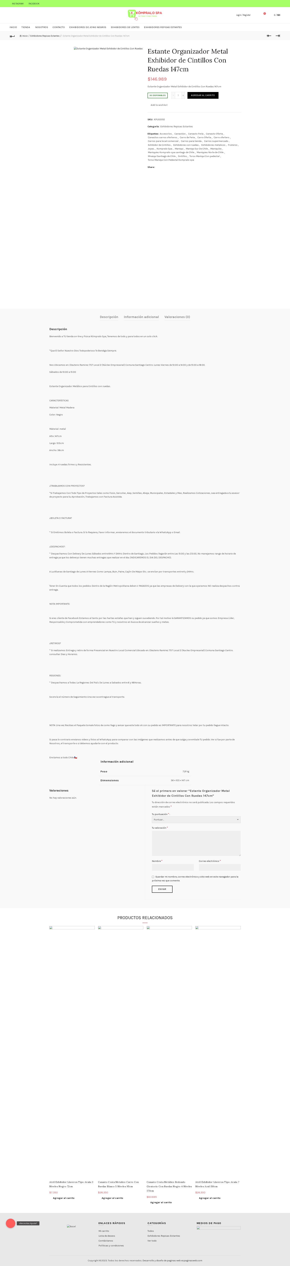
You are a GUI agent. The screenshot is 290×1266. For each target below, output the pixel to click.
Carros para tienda (191, 141)
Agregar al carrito (203, 95)
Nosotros (41, 27)
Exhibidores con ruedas (186, 145)
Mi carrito (104, 1231)
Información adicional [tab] (141, 317)
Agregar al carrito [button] (63, 1198)
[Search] (255, 15)
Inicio (13, 27)
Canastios (180, 133)
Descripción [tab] (109, 317)
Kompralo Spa (164, 148)
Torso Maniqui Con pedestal (204, 156)
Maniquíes (216, 148)
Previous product (269, 36)
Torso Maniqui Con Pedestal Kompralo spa (171, 160)
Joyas (151, 148)
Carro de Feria (187, 137)
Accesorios (166, 133)
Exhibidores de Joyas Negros (87, 27)
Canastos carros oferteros (162, 137)
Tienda (25, 27)
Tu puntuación (160, 814)
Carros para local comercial (163, 141)
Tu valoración (160, 827)
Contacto (59, 27)
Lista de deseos (107, 1235)
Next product (278, 36)
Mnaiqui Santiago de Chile (162, 156)
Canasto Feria (195, 133)
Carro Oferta (204, 137)
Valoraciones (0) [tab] (177, 317)
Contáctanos (106, 1240)
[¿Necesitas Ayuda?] (10, 1223)
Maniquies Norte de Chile (210, 152)
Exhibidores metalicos (213, 145)
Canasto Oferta (214, 133)
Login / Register (243, 15)
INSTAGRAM (18, 3)
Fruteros (232, 145)
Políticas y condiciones (111, 1245)
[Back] (12, 36)
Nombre (157, 861)
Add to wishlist (159, 105)
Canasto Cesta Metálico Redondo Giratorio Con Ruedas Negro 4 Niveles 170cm (169, 1186)
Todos (151, 1231)
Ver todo (152, 1240)
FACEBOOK (34, 3)
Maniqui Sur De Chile (197, 148)
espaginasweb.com (191, 1260)
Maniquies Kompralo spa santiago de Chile (171, 152)
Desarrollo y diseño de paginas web (161, 1260)
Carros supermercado (216, 141)
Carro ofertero (221, 137)
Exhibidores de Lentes (125, 27)
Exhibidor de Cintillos (159, 145)
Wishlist (264, 13)
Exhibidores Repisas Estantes (163, 27)
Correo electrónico (210, 861)
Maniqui (179, 148)
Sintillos (182, 156)
